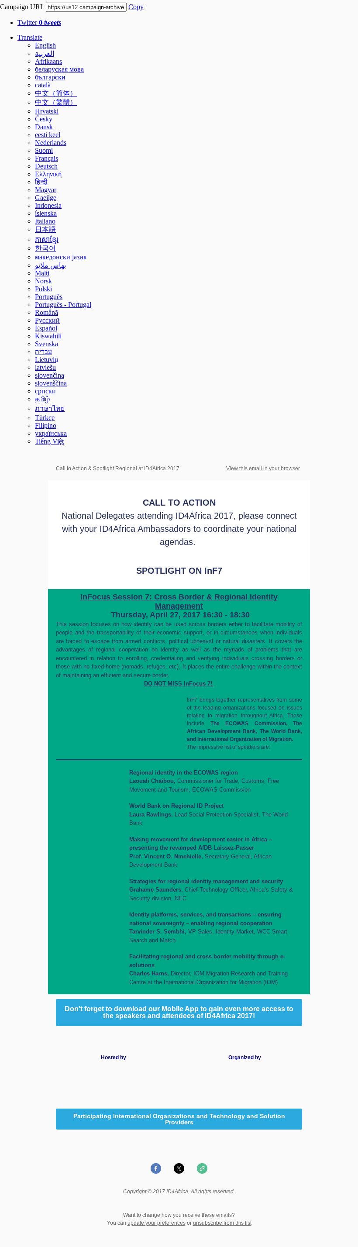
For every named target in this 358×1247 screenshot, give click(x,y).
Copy (136, 6)
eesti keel (47, 134)
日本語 (45, 229)
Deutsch (46, 166)
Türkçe (45, 417)
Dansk (44, 127)
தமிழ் (42, 399)
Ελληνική (48, 174)
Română (46, 312)
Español (46, 328)
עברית (43, 351)
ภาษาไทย (50, 408)
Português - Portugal (63, 304)
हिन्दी (41, 182)
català (43, 85)
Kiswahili (48, 336)
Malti (42, 273)
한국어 (45, 248)
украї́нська (51, 433)
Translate (29, 37)
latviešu (45, 367)
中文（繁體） (56, 102)
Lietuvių (46, 359)
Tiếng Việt (49, 441)
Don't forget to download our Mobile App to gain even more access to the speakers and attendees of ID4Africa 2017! (179, 1013)
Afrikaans (48, 61)
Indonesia (48, 205)
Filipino (45, 425)
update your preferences (156, 1223)
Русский (47, 320)
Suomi (44, 150)
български (50, 77)
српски (45, 391)
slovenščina (51, 383)
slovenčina (49, 375)
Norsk (43, 281)
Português (48, 296)
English (45, 45)
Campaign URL (22, 6)
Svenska (46, 344)
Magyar (45, 189)
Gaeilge (45, 197)
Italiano (45, 221)
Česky (43, 119)
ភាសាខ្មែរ (47, 239)
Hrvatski (47, 111)
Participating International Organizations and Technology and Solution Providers (179, 1119)
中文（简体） (56, 93)
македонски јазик (61, 257)
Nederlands (50, 142)
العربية (44, 53)
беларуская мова (59, 69)
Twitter (39, 22)
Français (46, 158)
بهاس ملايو (50, 265)
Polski (43, 289)
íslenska (46, 213)
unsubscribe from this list (222, 1223)
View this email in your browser (263, 468)
